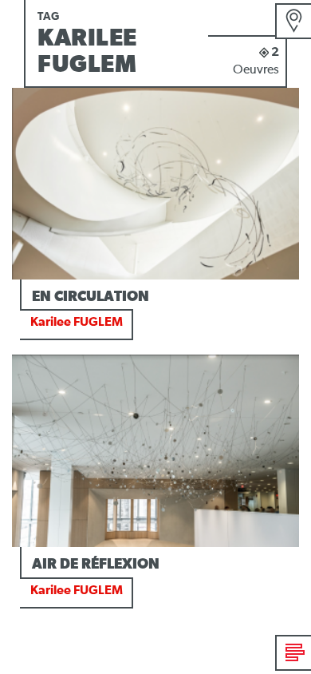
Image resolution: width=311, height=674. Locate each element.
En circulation (90, 297)
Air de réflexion (95, 564)
